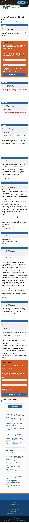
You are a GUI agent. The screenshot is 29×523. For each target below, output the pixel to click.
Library (14, 507)
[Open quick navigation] (26, 14)
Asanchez (13, 474)
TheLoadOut (8, 454)
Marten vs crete (17, 430)
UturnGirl (12, 415)
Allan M (8, 186)
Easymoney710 (5, 98)
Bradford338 (8, 482)
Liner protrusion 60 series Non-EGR (17, 456)
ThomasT (13, 439)
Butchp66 (13, 442)
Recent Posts (11, 11)
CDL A (5, 71)
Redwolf (4, 228)
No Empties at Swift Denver (18, 419)
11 (16, 21)
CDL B (11, 71)
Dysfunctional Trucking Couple (17, 484)
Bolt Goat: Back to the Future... (17, 414)
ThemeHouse (22, 520)
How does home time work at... (17, 438)
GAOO (7, 160)
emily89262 (14, 470)
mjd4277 (12, 466)
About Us (13, 502)
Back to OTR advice (15, 440)
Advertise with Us (14, 509)
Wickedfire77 (15, 435)
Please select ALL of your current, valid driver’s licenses (13, 69)
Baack (4, 178)
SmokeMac (9, 304)
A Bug (11, 418)
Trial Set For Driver (14, 465)
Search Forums (5, 11)
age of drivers (14, 469)
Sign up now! (15, 406)
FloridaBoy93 (8, 425)
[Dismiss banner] (27, 2)
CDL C (17, 71)
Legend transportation (18, 427)
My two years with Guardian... (15, 417)
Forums (14, 7)
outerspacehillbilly (10, 128)
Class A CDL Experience (8, 63)
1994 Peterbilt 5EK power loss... (17, 472)
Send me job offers (14, 74)
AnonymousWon (17, 428)
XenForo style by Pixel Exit (14, 518)
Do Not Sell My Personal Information (14, 513)
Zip (3, 57)
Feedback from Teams (17, 434)
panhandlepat (9, 85)
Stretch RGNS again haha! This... (17, 459)
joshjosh (12, 460)
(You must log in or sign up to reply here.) (9, 399)
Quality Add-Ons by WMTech (14, 519)
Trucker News (14, 504)
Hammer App (13, 511)
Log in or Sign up (23, 5)
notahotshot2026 (9, 478)
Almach (11, 457)
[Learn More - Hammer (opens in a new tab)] (14, 2)
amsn (7, 28)
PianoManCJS (15, 420)
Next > (19, 21)
